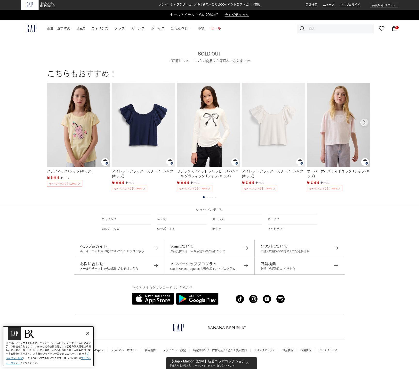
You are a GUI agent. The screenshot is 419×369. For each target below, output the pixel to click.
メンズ (161, 219)
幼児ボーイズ (166, 229)
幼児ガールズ (110, 229)
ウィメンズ (109, 219)
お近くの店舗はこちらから (277, 269)
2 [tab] (207, 197)
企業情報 (287, 350)
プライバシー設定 (174, 350)
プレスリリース (327, 350)
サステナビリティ (264, 350)
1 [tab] (204, 197)
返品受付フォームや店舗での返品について (198, 251)
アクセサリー (276, 229)
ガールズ (218, 219)
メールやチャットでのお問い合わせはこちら (109, 269)
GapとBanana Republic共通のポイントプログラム (202, 269)
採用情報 (305, 350)
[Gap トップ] (28, 28)
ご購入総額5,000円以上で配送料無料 (284, 251)
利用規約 (150, 350)
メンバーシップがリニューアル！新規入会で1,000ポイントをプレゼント (209, 4)
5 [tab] (215, 197)
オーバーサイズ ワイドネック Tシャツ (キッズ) (338, 173)
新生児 (216, 229)
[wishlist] (382, 28)
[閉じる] (87, 333)
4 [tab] (212, 197)
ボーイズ (273, 219)
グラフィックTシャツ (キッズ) (69, 171)
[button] (384, 5)
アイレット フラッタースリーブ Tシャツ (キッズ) (142, 173)
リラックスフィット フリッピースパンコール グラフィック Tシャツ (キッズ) (208, 173)
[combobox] (335, 28)
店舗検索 (311, 5)
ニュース (329, 5)
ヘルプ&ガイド (350, 5)
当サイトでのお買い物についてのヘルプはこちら (112, 251)
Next (364, 122)
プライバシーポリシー (124, 350)
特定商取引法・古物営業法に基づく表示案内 (220, 350)
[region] (48, 346)
